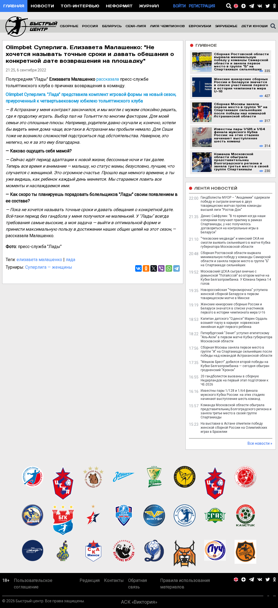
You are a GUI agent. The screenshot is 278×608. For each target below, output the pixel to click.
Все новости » (260, 443)
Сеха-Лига (135, 26)
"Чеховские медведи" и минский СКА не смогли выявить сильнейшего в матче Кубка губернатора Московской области (235, 243)
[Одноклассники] (146, 268)
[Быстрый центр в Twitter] (268, 6)
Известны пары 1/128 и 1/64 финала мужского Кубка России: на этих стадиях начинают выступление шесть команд (233, 395)
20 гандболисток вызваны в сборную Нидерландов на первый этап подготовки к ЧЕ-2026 (234, 380)
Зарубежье (226, 26)
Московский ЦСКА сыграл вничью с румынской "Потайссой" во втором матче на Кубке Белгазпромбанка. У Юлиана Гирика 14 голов (236, 277)
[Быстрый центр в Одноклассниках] (274, 6)
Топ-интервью (80, 6)
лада (70, 259)
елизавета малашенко (39, 259)
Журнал (149, 6)
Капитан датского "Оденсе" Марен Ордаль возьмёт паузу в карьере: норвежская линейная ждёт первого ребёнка (234, 323)
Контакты (114, 580)
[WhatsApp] (169, 268)
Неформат (119, 6)
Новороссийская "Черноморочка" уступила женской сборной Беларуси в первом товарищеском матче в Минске (234, 294)
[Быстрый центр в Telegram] (251, 6)
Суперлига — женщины (48, 267)
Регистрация (202, 6)
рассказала (107, 79)
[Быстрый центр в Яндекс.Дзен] (243, 6)
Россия (90, 26)
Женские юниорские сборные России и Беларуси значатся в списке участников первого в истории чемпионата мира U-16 (233, 308)
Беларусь (112, 26)
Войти (179, 6)
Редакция (90, 580)
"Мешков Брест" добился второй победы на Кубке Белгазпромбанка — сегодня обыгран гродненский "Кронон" (235, 366)
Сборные (69, 26)
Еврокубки (200, 26)
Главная (13, 6)
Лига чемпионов (167, 26)
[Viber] (161, 268)
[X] (153, 268)
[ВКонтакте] (138, 268)
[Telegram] (176, 268)
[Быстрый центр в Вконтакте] (259, 6)
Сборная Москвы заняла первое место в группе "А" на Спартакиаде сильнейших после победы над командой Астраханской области (236, 352)
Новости (42, 6)
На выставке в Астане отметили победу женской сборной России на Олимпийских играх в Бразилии (234, 428)
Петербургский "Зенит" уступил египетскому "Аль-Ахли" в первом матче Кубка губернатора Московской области (236, 337)
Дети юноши (254, 26)
